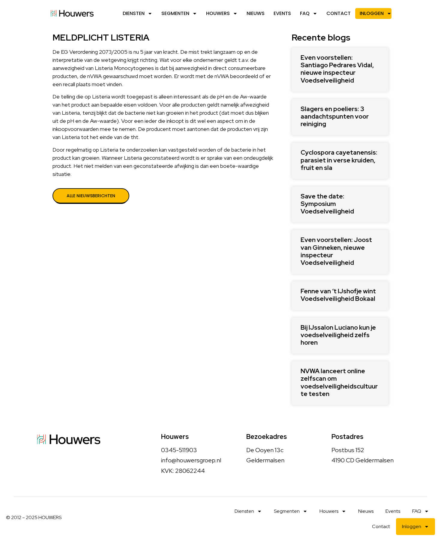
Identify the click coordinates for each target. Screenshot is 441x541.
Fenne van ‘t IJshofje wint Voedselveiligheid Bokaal (338, 295)
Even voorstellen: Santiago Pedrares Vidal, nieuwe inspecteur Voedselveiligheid (337, 68)
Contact (338, 13)
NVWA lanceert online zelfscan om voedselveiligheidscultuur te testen (339, 382)
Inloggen (372, 13)
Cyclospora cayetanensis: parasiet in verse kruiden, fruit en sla (339, 159)
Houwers (218, 13)
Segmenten (175, 13)
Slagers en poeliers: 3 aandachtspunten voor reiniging (335, 116)
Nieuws (256, 13)
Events (282, 13)
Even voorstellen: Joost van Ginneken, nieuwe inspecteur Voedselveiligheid (336, 251)
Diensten (134, 13)
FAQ (305, 13)
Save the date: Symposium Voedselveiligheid (327, 203)
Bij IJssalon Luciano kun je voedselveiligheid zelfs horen (338, 334)
